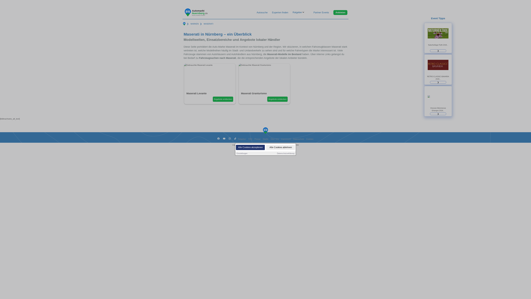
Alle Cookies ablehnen (281, 147)
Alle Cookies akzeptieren (250, 147)
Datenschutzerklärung (285, 153)
